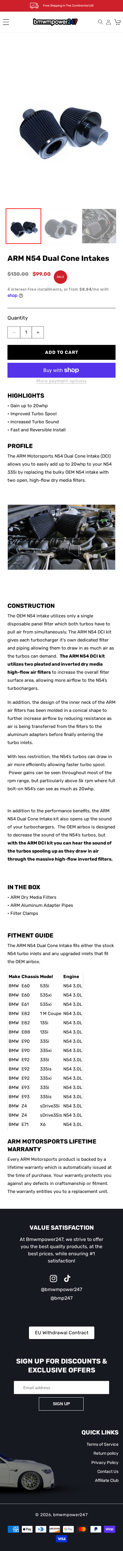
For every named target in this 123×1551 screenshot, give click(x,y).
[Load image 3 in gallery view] (99, 226)
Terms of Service (103, 1444)
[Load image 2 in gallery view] (61, 226)
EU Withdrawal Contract (61, 1332)
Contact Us (108, 1471)
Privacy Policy (105, 1462)
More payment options (61, 381)
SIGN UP (61, 1403)
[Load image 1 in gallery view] (23, 226)
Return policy (106, 1453)
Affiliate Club (107, 1480)
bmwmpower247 (70, 1514)
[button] (5, 22)
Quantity (17, 318)
